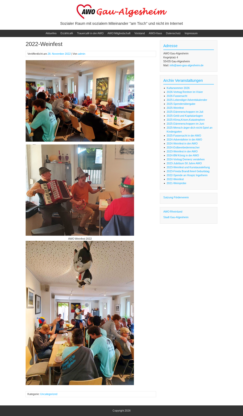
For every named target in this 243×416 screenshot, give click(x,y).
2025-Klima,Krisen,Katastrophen (186, 119)
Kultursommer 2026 (178, 88)
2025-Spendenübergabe (181, 103)
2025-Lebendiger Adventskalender (187, 100)
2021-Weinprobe (176, 183)
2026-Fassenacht (177, 96)
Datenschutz (173, 33)
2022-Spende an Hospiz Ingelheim (187, 175)
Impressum (191, 33)
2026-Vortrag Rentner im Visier (185, 92)
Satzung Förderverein (176, 197)
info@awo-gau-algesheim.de (186, 65)
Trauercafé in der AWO (90, 33)
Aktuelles (51, 33)
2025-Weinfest (175, 107)
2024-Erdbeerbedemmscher (183, 147)
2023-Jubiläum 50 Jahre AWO (184, 163)
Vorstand (139, 33)
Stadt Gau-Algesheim (175, 217)
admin (81, 53)
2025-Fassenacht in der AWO (184, 135)
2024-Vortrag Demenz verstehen (186, 159)
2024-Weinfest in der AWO (182, 143)
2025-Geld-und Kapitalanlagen (185, 115)
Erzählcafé (67, 33)
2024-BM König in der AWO (183, 155)
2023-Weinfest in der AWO (182, 151)
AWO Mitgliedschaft (118, 33)
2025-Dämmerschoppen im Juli (185, 111)
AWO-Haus (155, 33)
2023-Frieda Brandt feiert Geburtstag (188, 171)
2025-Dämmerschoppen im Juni (185, 123)
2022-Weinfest (175, 179)
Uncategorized (48, 394)
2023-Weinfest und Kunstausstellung (188, 167)
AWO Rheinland (172, 211)
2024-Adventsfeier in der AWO (184, 139)
